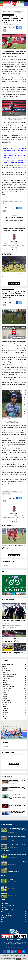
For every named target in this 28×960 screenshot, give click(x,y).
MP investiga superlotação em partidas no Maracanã (20, 640)
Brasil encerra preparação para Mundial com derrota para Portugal (17, 804)
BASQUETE (5, 706)
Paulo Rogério (5, 24)
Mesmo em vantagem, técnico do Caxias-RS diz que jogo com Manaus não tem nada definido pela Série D (14, 275)
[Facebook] (4, 951)
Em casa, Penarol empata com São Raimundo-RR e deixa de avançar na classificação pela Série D (15, 870)
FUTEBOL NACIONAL (6, 686)
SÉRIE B (5, 694)
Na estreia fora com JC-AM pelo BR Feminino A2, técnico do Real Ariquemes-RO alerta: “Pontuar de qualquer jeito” (15, 150)
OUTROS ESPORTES (6, 702)
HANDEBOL (5, 712)
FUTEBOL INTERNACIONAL (8, 676)
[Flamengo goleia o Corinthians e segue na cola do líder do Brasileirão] (4, 856)
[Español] (1, 4)
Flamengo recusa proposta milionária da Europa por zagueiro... (7, 640)
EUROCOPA (5, 682)
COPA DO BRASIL (7, 688)
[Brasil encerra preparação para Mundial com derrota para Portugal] (5, 806)
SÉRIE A (5, 692)
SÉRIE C (5, 696)
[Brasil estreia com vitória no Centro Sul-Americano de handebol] (5, 782)
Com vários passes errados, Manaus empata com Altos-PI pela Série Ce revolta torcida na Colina (15, 155)
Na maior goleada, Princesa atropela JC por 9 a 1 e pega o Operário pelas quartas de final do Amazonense (13, 547)
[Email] (23, 951)
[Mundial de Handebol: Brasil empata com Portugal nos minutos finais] (5, 813)
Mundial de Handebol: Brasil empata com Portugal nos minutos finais (17, 812)
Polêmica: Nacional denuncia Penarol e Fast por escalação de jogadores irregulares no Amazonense (17, 838)
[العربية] (1, 2)
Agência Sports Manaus (7, 664)
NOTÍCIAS (4, 700)
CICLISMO (5, 708)
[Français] (12, 2)
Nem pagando (11, 887)
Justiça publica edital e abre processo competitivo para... (13, 621)
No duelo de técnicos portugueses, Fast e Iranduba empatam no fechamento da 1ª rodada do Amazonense (17, 830)
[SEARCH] (24, 565)
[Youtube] (19, 951)
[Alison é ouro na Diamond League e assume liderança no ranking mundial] (5, 789)
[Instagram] (12, 951)
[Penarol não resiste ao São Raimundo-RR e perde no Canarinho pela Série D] (4, 863)
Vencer (4, 203)
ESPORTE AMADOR (6, 670)
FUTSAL (5, 710)
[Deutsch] (15, 2)
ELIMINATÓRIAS (6, 680)
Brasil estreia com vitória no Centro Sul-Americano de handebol (17, 781)
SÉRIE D (5, 698)
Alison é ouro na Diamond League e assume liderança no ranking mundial (17, 788)
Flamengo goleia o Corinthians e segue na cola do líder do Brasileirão (17, 855)
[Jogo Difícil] (4, 881)
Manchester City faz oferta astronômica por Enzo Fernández (19, 654)
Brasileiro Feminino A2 (7, 491)
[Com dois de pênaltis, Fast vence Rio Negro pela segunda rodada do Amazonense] (4, 846)
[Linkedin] (15, 951)
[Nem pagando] (4, 888)
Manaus (11, 201)
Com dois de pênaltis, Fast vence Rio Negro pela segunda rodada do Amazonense (17, 845)
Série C (21, 201)
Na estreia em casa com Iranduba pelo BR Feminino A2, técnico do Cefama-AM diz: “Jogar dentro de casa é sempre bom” (14, 228)
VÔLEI (4, 718)
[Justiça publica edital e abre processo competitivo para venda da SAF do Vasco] (14, 611)
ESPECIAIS (4, 668)
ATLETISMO (5, 704)
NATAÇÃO (5, 716)
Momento (16, 201)
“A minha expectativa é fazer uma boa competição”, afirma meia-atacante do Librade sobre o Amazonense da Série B (15, 160)
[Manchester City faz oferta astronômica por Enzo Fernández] (20, 647)
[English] (8, 2)
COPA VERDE (6, 690)
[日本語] (18, 2)
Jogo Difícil (10, 880)
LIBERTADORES (6, 684)
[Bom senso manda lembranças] (4, 895)
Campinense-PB (5, 201)
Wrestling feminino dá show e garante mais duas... (7, 654)
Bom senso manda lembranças (14, 894)
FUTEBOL (3, 289)
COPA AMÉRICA (6, 678)
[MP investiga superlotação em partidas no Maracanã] (20, 633)
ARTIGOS (4, 666)
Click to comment (14, 283)
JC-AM (20, 491)
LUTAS (4, 714)
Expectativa (15, 491)
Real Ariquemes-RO (6, 493)
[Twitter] (8, 951)
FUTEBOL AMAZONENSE (10, 289)
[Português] (22, 2)
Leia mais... (24, 958)
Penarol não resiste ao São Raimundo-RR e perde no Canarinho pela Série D (17, 862)
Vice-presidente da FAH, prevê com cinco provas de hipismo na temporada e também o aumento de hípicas (17, 796)
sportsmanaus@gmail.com (16, 947)
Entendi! (18, 958)
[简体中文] (5, 2)
